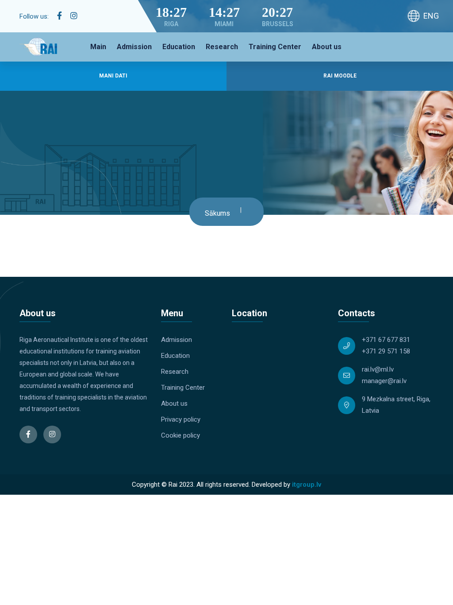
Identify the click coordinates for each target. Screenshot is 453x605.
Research (222, 47)
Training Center (275, 47)
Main (98, 47)
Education (178, 47)
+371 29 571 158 (386, 351)
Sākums (217, 213)
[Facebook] (59, 16)
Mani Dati (113, 76)
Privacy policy (180, 419)
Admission (134, 47)
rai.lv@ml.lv (378, 369)
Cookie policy (180, 435)
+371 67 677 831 (386, 340)
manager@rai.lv (384, 381)
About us (327, 47)
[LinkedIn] (73, 16)
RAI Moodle (340, 76)
